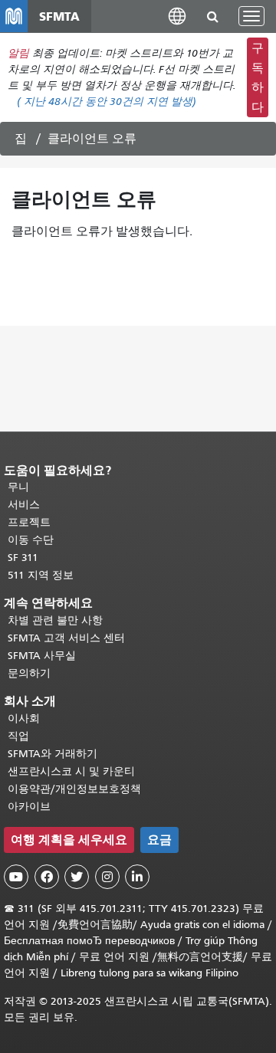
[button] (177, 15)
